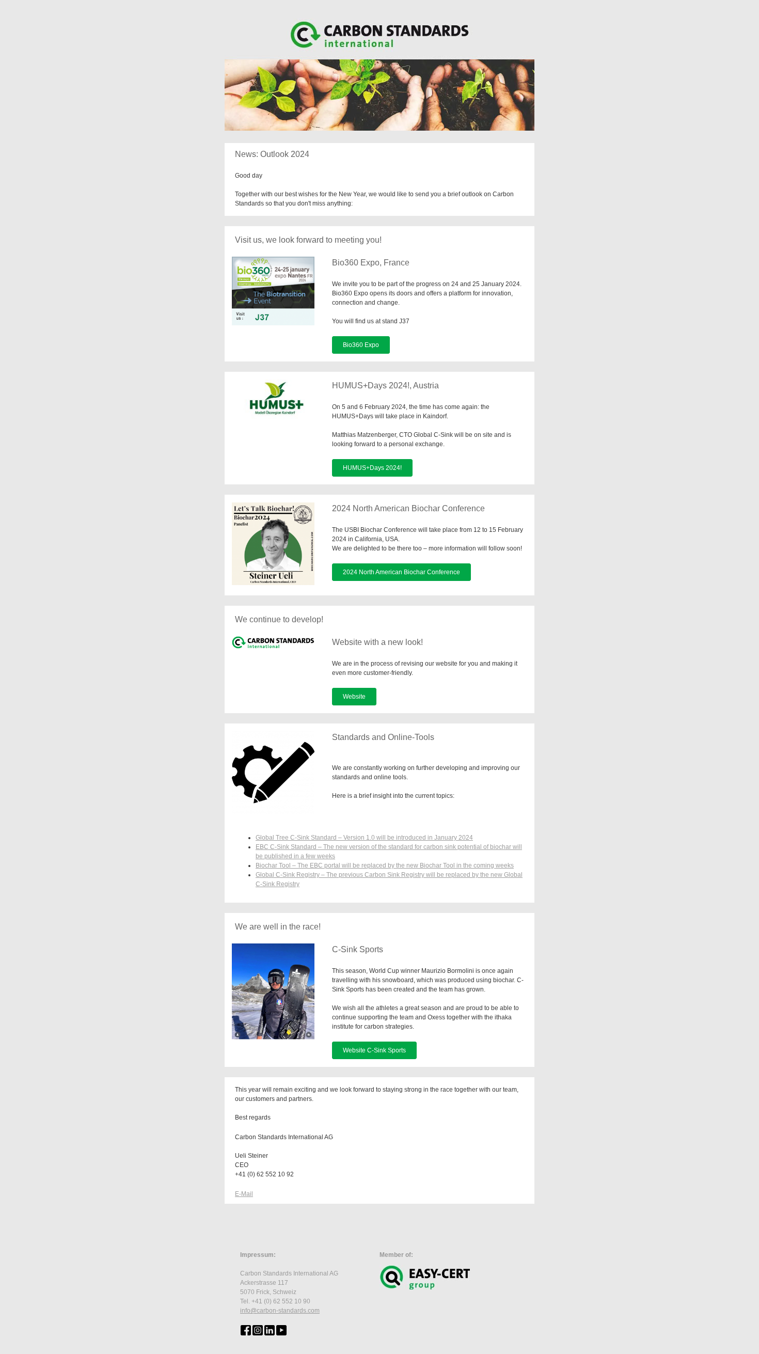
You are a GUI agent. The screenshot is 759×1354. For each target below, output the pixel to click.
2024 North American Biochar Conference (401, 572)
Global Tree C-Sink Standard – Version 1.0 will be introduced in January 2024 (364, 837)
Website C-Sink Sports (374, 1050)
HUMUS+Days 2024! (372, 467)
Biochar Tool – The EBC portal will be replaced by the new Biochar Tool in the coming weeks (385, 865)
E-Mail (244, 1194)
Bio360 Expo (361, 345)
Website (354, 696)
